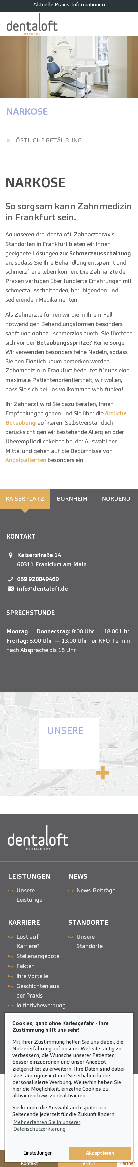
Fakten (25, 966)
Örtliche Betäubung (49, 140)
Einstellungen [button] (38, 1153)
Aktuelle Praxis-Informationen (69, 4)
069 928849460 (38, 579)
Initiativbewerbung (41, 1005)
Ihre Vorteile (32, 976)
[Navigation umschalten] (127, 24)
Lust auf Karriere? (28, 941)
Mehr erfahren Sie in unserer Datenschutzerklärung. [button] (46, 1125)
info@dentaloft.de (42, 588)
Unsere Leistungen (31, 894)
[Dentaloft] (32, 24)
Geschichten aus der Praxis (37, 990)
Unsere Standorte (89, 941)
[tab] (25, 498)
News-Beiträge (95, 890)
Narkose (27, 111)
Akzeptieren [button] (100, 1153)
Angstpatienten (25, 460)
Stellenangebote (37, 956)
